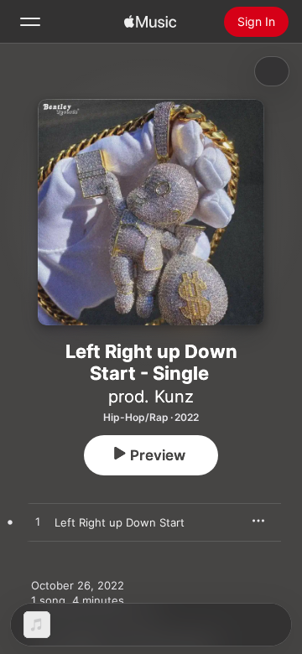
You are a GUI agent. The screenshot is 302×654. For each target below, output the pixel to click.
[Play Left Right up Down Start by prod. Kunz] (38, 522)
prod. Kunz (151, 397)
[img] (150, 21)
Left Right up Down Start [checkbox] (120, 522)
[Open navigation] (30, 21)
